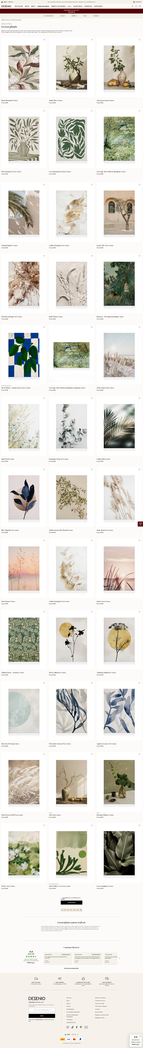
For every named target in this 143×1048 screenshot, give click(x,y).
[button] (136, 1041)
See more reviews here (71, 968)
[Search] (132, 6)
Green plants (17, 20)
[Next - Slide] (119, 958)
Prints (33, 6)
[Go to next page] (80, 910)
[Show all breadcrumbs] (3, 20)
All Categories (48, 16)
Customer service (100, 1000)
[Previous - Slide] (41, 958)
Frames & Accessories (58, 6)
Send (41, 1016)
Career (68, 1006)
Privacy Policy (39, 1019)
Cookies (97, 1009)
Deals (69, 6)
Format (74, 16)
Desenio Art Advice (100, 998)
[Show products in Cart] (140, 6)
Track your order (99, 1003)
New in (27, 6)
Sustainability (70, 1009)
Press (68, 1000)
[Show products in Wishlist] (136, 6)
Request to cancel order (102, 1015)
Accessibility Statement (73, 1012)
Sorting (95, 16)
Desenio (76, 1043)
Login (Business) (71, 1022)
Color (62, 16)
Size (84, 16)
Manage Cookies (100, 1017)
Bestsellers (19, 6)
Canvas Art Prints (43, 6)
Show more (71, 902)
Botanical (9, 20)
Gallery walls (78, 6)
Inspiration (88, 6)
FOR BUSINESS (98, 6)
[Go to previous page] (62, 910)
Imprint (68, 1003)
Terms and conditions (101, 1006)
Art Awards (70, 1019)
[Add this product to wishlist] (44, 40)
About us (69, 998)
